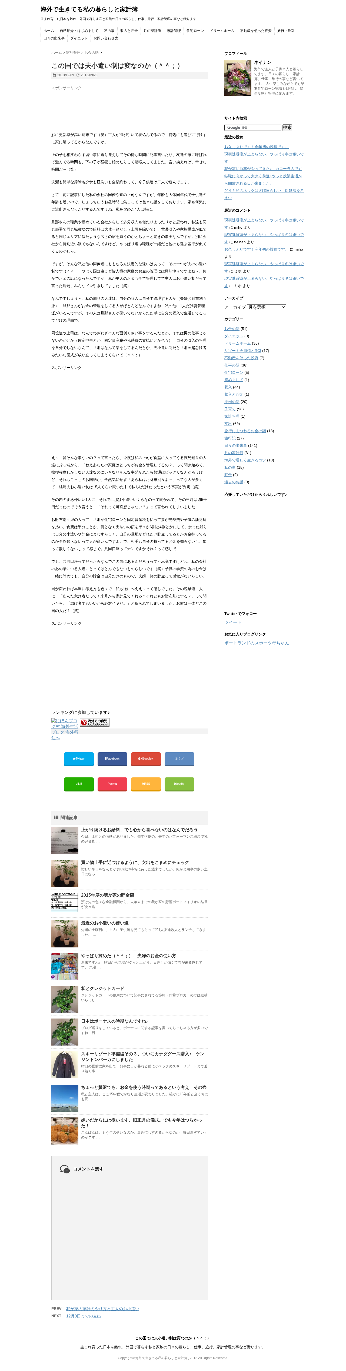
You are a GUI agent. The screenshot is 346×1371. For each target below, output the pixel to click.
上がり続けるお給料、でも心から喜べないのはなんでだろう (139, 829)
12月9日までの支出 (83, 1316)
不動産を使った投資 (256, 31)
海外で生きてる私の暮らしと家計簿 (89, 9)
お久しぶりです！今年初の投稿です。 (256, 147)
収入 (228, 387)
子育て (230, 409)
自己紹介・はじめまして (79, 31)
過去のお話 (233, 482)
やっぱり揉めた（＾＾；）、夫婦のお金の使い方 (128, 955)
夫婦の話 (231, 402)
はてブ (179, 758)
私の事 (109, 31)
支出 (228, 423)
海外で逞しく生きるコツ (245, 460)
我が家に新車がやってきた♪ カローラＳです (263, 169)
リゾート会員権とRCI (242, 350)
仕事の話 (231, 365)
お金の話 (231, 329)
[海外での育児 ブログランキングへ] (94, 722)
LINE (79, 783)
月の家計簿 (152, 31)
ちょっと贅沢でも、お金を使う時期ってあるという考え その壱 (144, 1087)
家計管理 (174, 31)
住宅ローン (195, 31)
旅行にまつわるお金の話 (245, 431)
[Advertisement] (94, 106)
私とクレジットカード (102, 988)
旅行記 (230, 438)
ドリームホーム (222, 31)
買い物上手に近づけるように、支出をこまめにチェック (135, 862)
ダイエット (79, 38)
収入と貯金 (129, 31)
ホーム (49, 31)
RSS (147, 783)
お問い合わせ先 (106, 38)
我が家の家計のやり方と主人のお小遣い (102, 1308)
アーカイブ (235, 307)
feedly (180, 783)
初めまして (233, 380)
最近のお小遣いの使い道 (105, 923)
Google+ (148, 758)
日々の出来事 (54, 38)
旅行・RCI (285, 31)
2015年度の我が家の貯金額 (107, 895)
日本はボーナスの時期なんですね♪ (114, 1021)
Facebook (113, 758)
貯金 (228, 474)
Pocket (113, 783)
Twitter (80, 758)
